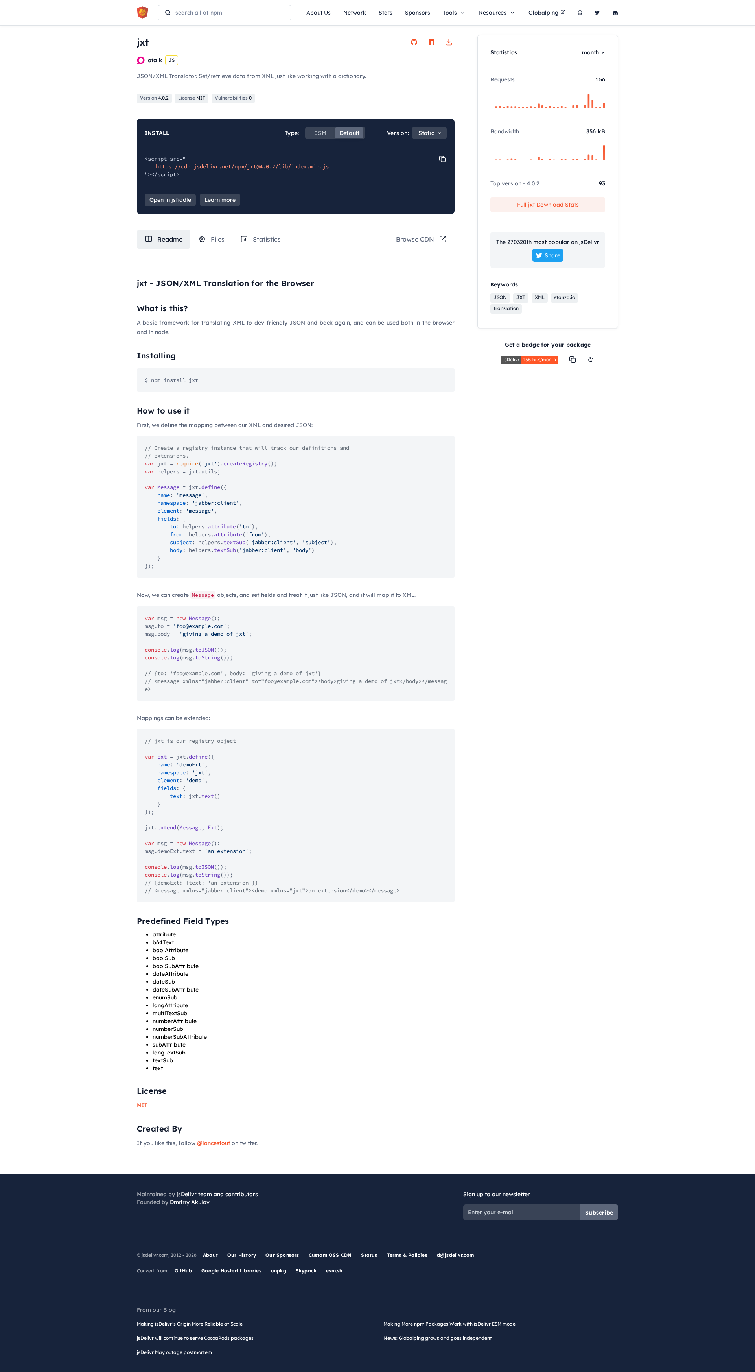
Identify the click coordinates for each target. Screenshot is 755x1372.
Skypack (306, 1271)
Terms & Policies (407, 1255)
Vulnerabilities (233, 98)
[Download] (449, 42)
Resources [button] (492, 12)
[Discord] (615, 12)
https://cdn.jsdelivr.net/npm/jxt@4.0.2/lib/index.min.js (242, 166)
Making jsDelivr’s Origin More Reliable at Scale (190, 1324)
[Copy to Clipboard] (442, 159)
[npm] (431, 42)
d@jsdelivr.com (455, 1255)
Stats (385, 12)
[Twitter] (597, 12)
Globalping (543, 12)
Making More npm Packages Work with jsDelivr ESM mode (449, 1324)
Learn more (220, 199)
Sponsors (417, 12)
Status (369, 1255)
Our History (241, 1255)
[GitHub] (580, 12)
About (210, 1255)
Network (354, 12)
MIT (142, 1105)
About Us (318, 12)
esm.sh (334, 1271)
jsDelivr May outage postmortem (174, 1352)
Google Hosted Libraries (231, 1271)
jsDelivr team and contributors (217, 1194)
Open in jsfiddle (170, 199)
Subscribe (599, 1212)
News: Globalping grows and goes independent (437, 1338)
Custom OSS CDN (330, 1255)
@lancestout (213, 1143)
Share (552, 255)
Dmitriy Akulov (190, 1202)
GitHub (183, 1271)
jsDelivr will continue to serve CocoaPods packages (195, 1338)
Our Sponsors (282, 1255)
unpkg (278, 1271)
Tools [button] (450, 12)
